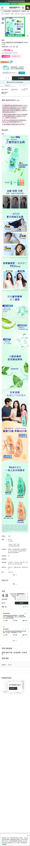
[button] (27, 7)
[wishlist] (13, 46)
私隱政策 (4, 844)
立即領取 (21, 73)
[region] (15, 839)
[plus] (8, 78)
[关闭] (28, 835)
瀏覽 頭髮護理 (7, 648)
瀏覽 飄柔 (5, 658)
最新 (6, 606)
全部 (3, 606)
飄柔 (3, 40)
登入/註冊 (12, 688)
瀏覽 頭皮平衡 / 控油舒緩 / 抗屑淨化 (14, 653)
